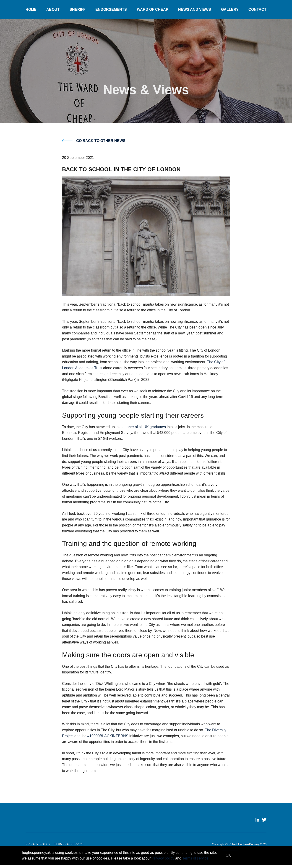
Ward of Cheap (152, 9)
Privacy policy (163, 858)
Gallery (230, 9)
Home (31, 9)
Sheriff (78, 9)
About (53, 9)
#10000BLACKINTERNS (107, 736)
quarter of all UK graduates (144, 427)
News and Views (194, 9)
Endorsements (111, 9)
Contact (257, 9)
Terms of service (195, 858)
